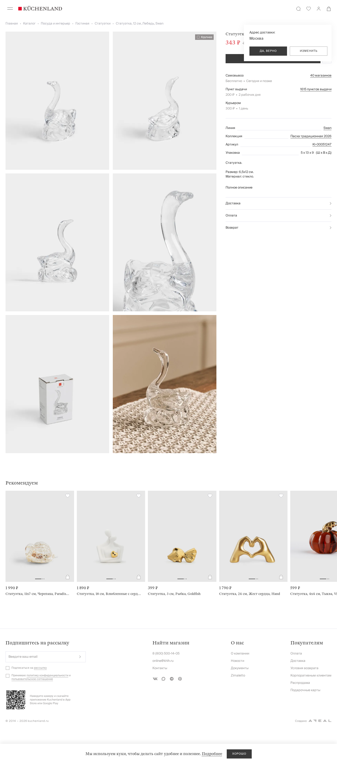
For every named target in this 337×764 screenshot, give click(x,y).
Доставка (233, 203)
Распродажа (300, 683)
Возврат (232, 227)
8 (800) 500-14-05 (166, 653)
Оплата (231, 215)
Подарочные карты (305, 690)
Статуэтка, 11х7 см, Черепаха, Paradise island (38, 594)
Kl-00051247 (321, 144)
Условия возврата (304, 668)
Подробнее (212, 753)
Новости (237, 661)
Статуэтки (102, 23)
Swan (327, 128)
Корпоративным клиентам (310, 675)
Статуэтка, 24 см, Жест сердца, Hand (249, 594)
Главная (12, 23)
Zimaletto (238, 675)
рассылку (40, 667)
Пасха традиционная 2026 (310, 136)
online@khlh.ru (163, 661)
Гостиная (82, 23)
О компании (240, 653)
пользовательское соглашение (32, 679)
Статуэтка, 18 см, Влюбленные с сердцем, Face (109, 594)
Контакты (159, 668)
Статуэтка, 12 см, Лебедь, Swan (139, 23)
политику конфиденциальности (47, 675)
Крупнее (206, 37)
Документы (240, 668)
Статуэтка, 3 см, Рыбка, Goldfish (174, 594)
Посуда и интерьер (55, 23)
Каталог (29, 23)
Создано (301, 721)
